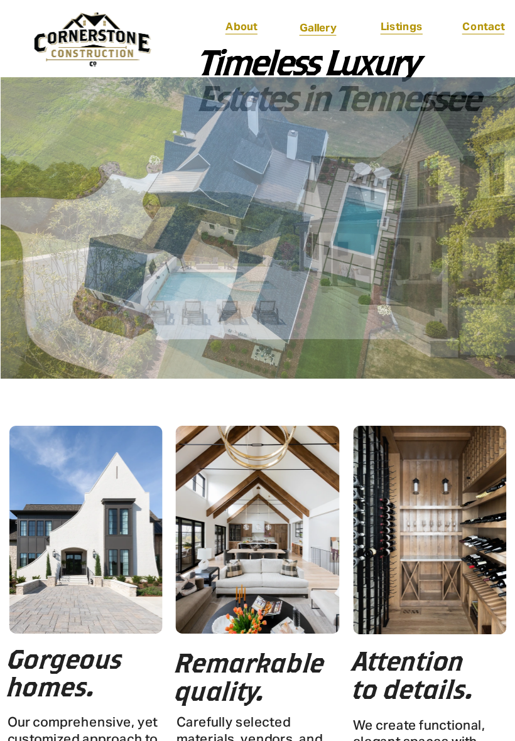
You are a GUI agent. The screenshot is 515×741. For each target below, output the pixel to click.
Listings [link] (401, 26)
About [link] (241, 26)
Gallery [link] (317, 28)
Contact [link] (483, 26)
